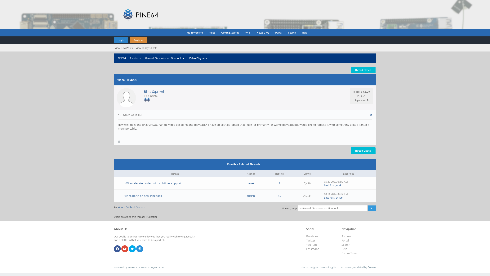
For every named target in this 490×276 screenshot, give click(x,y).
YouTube (312, 244)
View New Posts (124, 48)
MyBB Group (158, 267)
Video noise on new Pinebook (143, 196)
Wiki (248, 32)
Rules (212, 32)
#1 (371, 114)
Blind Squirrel (154, 91)
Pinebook (135, 58)
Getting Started (230, 32)
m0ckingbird (330, 267)
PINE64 (122, 58)
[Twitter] (132, 249)
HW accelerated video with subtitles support (152, 183)
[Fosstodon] (139, 249)
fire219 (372, 267)
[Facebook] (117, 249)
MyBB (131, 267)
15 (279, 196)
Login (121, 40)
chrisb (251, 196)
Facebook (312, 236)
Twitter (310, 240)
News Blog (263, 32)
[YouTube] (124, 249)
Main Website (195, 32)
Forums (346, 236)
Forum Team (349, 253)
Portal (278, 32)
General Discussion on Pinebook (163, 58)
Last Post (329, 185)
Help (304, 32)
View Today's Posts (146, 48)
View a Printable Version (131, 207)
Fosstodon (312, 249)
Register (138, 40)
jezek (251, 183)
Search (292, 32)
